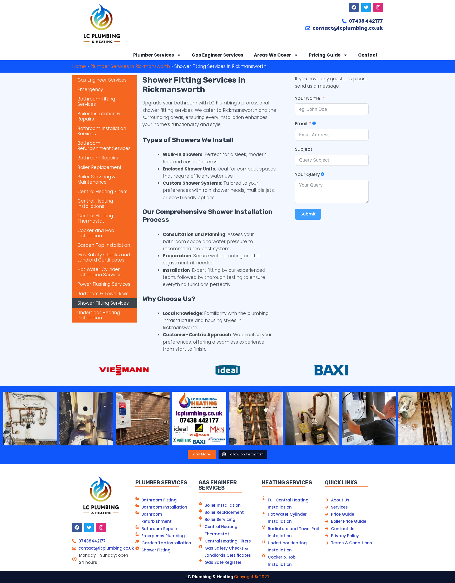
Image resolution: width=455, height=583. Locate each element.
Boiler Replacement (99, 167)
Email (301, 123)
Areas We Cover (272, 55)
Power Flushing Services (103, 284)
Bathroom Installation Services (101, 131)
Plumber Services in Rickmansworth (130, 66)
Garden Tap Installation (103, 245)
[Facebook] (354, 7)
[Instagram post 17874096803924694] (199, 419)
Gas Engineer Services (217, 55)
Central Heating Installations (95, 203)
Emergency (90, 89)
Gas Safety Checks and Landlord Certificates (103, 257)
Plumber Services (153, 55)
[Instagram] (378, 7)
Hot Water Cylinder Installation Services (99, 272)
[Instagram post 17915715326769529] (30, 419)
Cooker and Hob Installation (95, 233)
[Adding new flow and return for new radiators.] (425, 419)
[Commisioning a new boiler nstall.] (369, 419)
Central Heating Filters (102, 191)
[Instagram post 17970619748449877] (86, 419)
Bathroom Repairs (97, 158)
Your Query (307, 174)
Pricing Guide (324, 55)
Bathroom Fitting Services (96, 101)
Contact (368, 55)
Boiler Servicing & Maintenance (96, 179)
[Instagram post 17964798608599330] (143, 419)
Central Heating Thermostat (95, 218)
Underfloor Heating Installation (98, 315)
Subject (303, 149)
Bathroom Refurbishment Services (104, 146)
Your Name (307, 98)
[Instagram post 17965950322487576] (256, 419)
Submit (308, 214)
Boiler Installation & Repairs (98, 116)
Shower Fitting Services (103, 303)
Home (79, 66)
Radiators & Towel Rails (102, 293)
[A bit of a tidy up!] (312, 419)
